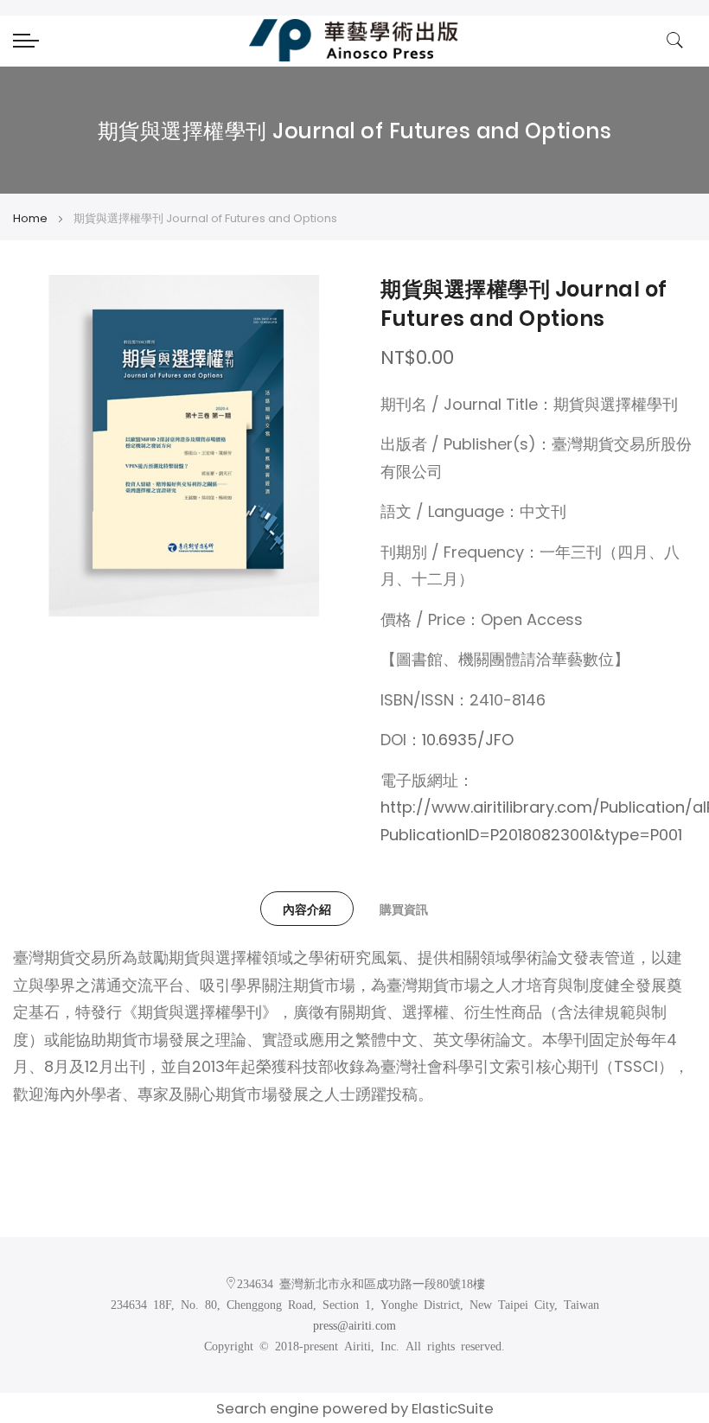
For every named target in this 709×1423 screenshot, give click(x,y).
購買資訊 (404, 909)
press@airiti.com (354, 1324)
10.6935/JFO (468, 739)
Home (30, 218)
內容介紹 (307, 909)
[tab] (307, 908)
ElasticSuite (453, 1409)
